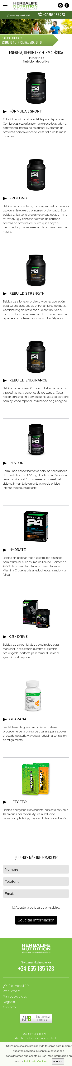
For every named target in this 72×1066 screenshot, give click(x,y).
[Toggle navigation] (5, 5)
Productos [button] (10, 991)
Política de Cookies (35, 1061)
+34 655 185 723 (36, 969)
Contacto (9, 1007)
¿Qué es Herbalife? (16, 986)
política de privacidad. (45, 907)
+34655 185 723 (54, 14)
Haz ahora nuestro (22, 40)
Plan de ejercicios (15, 996)
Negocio (9, 1002)
